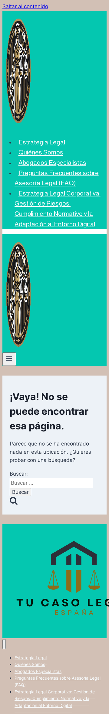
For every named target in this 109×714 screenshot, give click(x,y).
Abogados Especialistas (52, 162)
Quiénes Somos (40, 152)
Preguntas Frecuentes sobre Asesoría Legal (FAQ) (57, 177)
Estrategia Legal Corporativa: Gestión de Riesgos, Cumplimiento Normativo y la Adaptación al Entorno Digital (58, 208)
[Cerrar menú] (4, 644)
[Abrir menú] (9, 359)
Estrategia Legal (41, 141)
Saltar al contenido (25, 6)
